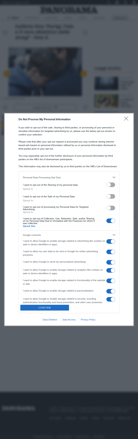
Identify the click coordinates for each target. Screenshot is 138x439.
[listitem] (69, 177)
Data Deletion (50, 319)
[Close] (127, 119)
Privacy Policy (88, 319)
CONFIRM (45, 307)
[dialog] (69, 219)
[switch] (110, 184)
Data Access (69, 319)
